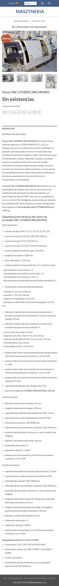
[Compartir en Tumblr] (39, 112)
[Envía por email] (19, 112)
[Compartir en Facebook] (9, 112)
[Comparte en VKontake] (29, 112)
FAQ (5, 578)
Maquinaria (21, 21)
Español (12, 3)
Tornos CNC (38, 21)
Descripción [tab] (8, 129)
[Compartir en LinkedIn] (34, 112)
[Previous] (6, 51)
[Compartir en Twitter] (14, 112)
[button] (42, 3)
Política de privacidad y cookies (40, 578)
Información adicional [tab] (14, 134)
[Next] (52, 51)
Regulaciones (15, 578)
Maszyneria (29, 11)
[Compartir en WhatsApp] (4, 112)
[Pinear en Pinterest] (24, 112)
